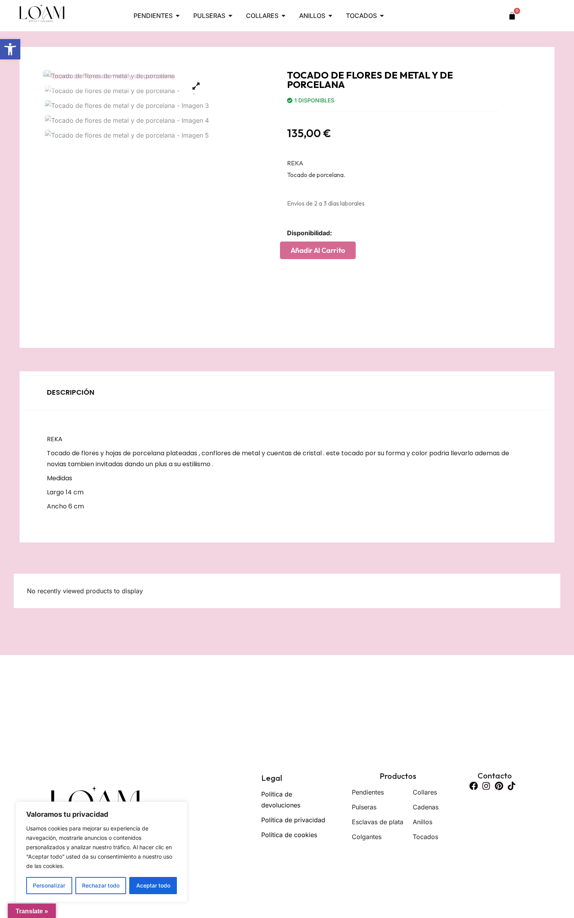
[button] (10, 49)
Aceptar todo (153, 885)
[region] (101, 852)
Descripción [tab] (70, 392)
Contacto (495, 775)
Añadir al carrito (318, 250)
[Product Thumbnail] (196, 86)
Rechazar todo (100, 885)
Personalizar (49, 885)
